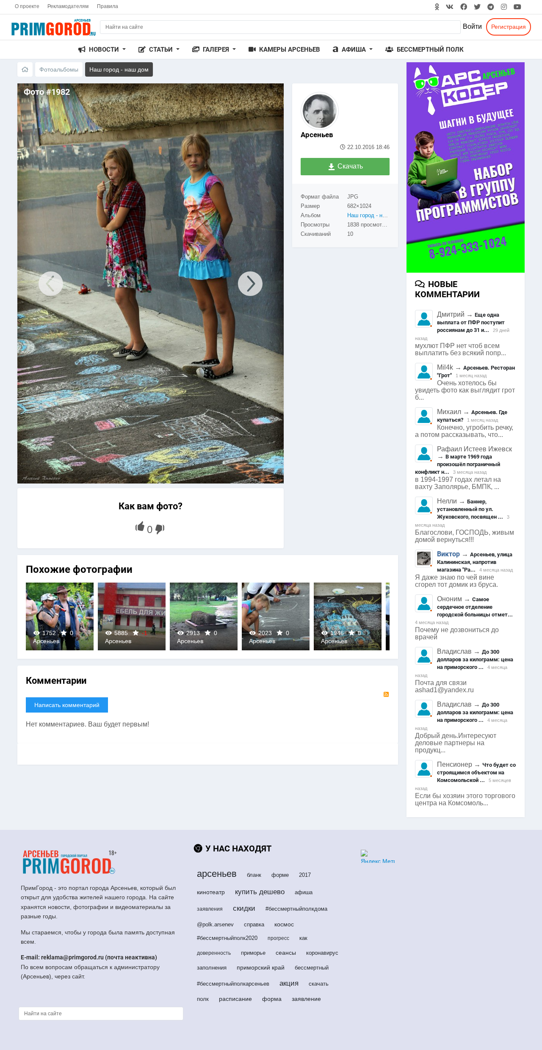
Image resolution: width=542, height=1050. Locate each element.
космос (284, 924)
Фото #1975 (347, 616)
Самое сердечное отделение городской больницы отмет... (475, 607)
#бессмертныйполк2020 (227, 938)
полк (203, 999)
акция (289, 983)
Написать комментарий (67, 705)
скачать (319, 984)
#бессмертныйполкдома (296, 909)
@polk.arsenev (215, 924)
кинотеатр (211, 892)
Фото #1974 (275, 616)
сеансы (286, 952)
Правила (107, 6)
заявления (210, 909)
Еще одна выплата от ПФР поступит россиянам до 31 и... (471, 322)
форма (272, 998)
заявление (306, 998)
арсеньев (217, 873)
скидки (244, 908)
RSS (386, 694)
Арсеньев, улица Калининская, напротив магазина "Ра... (474, 562)
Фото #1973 (203, 616)
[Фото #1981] (254, 283)
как (303, 938)
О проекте (27, 6)
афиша (303, 892)
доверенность (214, 953)
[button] (102, 49)
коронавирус (322, 953)
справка (254, 924)
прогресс (278, 938)
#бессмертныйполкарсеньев (233, 984)
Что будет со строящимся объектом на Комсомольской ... (476, 772)
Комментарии (56, 680)
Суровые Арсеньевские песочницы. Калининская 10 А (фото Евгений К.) (132, 616)
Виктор (448, 554)
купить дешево (260, 892)
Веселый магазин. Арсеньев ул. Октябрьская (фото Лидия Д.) (60, 616)
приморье (253, 953)
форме (280, 875)
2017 (305, 875)
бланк (254, 875)
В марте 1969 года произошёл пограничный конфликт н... (457, 464)
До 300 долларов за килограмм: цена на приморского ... (475, 659)
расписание (235, 998)
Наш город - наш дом (374, 215)
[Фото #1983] (46, 283)
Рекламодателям (67, 6)
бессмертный (312, 967)
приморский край (261, 967)
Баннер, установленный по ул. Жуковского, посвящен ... (470, 509)
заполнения (212, 967)
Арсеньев (317, 134)
